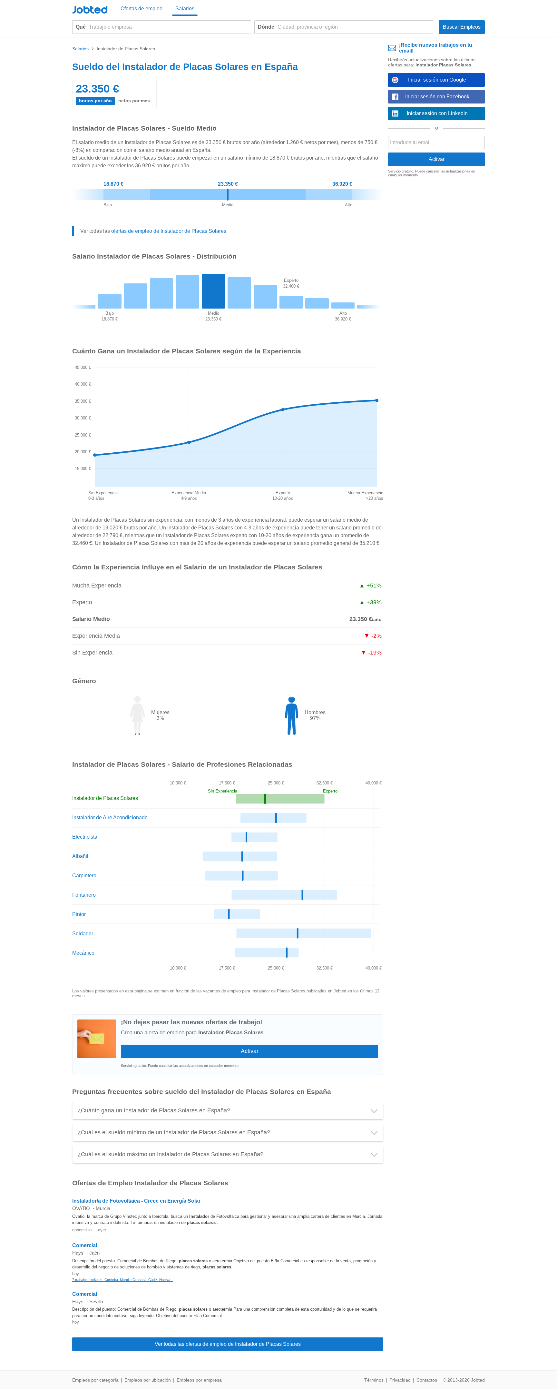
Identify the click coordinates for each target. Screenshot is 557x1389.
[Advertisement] (436, 282)
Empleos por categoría (95, 1380)
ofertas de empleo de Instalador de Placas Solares (168, 231)
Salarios (184, 8)
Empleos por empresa (199, 1380)
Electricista (84, 837)
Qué (81, 27)
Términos (374, 1380)
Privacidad (400, 1380)
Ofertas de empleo (141, 8)
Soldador (82, 933)
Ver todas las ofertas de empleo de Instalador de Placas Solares (228, 1344)
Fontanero (84, 895)
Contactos (426, 1380)
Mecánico (83, 953)
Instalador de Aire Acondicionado (110, 817)
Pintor (79, 914)
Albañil (80, 856)
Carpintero (84, 875)
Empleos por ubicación (147, 1380)
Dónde (266, 27)
